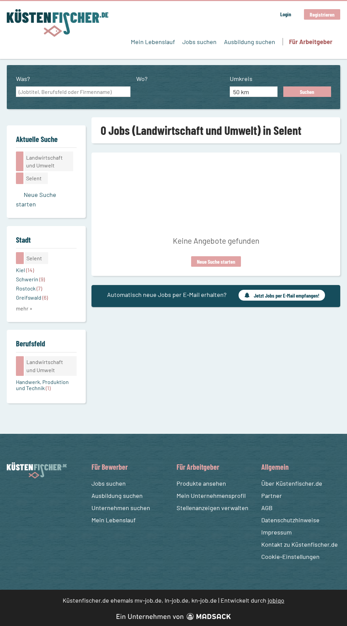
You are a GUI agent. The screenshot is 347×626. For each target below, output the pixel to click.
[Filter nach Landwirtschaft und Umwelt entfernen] (20, 366)
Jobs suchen (199, 41)
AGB (266, 507)
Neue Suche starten (216, 261)
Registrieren (322, 14)
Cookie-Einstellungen (290, 556)
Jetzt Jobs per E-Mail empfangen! (286, 295)
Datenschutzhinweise (290, 520)
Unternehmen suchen (120, 507)
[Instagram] (25, 494)
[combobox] (73, 91)
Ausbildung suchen (249, 41)
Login (285, 14)
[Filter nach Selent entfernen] (20, 258)
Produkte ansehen (201, 483)
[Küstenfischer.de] (57, 23)
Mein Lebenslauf (153, 41)
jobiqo (276, 600)
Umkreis (241, 78)
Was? (23, 78)
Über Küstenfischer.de (291, 483)
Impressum (276, 532)
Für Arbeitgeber (310, 41)
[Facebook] (13, 494)
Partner (271, 495)
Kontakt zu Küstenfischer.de (299, 544)
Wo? (141, 78)
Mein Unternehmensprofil (211, 495)
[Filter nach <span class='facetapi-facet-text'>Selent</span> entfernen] (20, 178)
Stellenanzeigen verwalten (212, 507)
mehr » (24, 308)
